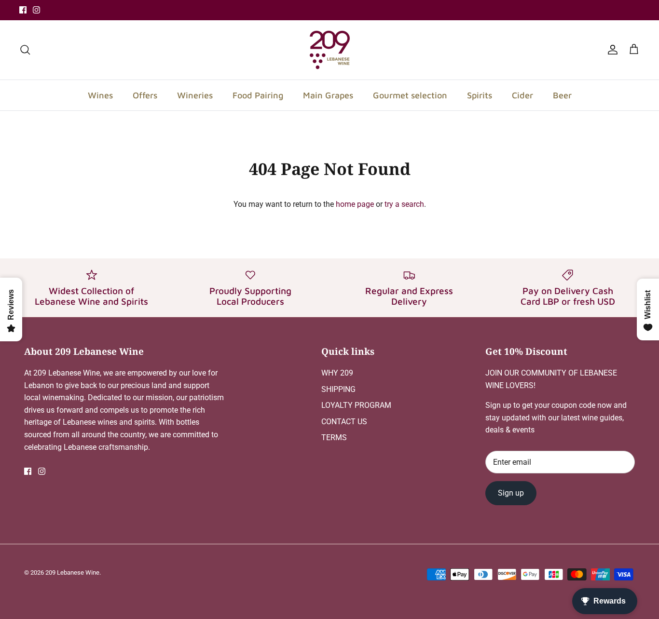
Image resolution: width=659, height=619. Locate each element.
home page (355, 204)
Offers (145, 95)
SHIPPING (338, 389)
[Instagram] (36, 9)
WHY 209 (337, 372)
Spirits (479, 95)
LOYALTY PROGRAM (356, 405)
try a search (404, 204)
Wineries (195, 95)
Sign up (511, 493)
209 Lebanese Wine (72, 572)
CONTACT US (344, 421)
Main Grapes (328, 95)
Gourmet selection (410, 95)
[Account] (610, 49)
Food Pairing (258, 95)
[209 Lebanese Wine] (330, 50)
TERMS (334, 437)
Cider (522, 95)
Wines (100, 95)
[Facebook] (23, 9)
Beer (562, 95)
